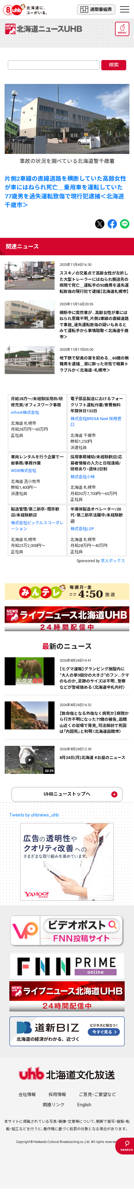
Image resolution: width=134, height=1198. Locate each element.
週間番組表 (101, 9)
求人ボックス (113, 560)
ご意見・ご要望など (97, 1094)
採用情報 (57, 1094)
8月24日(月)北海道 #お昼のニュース (92, 757)
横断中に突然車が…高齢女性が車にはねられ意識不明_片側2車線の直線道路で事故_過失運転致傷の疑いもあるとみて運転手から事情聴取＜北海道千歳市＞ (94, 324)
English (84, 1104)
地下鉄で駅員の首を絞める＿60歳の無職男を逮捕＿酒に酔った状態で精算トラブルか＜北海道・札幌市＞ (94, 364)
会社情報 (27, 1094)
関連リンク (54, 1104)
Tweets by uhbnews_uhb (34, 814)
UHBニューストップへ (67, 794)
